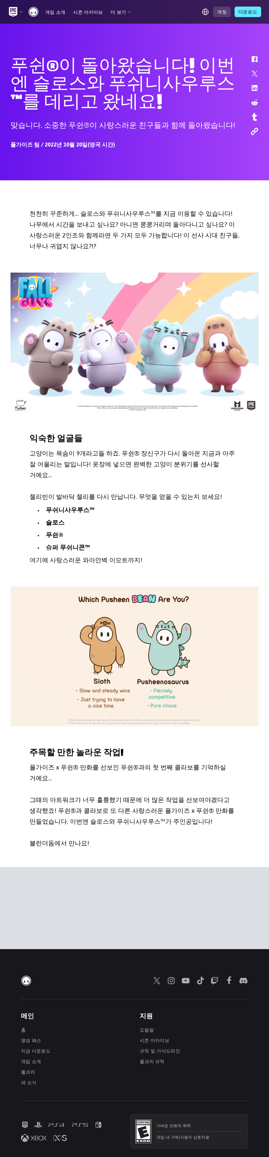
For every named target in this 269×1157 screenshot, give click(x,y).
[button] (250, 62)
